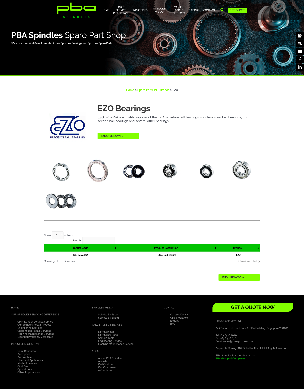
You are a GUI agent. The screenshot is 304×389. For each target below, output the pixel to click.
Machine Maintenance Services (35, 333)
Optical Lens (24, 369)
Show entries (58, 235)
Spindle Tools (106, 337)
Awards (102, 361)
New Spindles (106, 331)
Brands (237, 247)
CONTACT (170, 307)
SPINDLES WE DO (102, 307)
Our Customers (107, 367)
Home (130, 90)
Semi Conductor (27, 351)
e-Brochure (105, 370)
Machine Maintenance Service (115, 343)
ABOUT (96, 351)
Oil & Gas (22, 366)
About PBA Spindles (110, 358)
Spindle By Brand (108, 317)
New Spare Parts (108, 334)
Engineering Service (110, 340)
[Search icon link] (222, 10)
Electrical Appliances (30, 360)
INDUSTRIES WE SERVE (25, 343)
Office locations (179, 317)
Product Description (166, 247)
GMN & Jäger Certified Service (35, 321)
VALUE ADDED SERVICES (107, 324)
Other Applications (28, 372)
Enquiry (174, 320)
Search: (77, 240)
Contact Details (179, 314)
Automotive (24, 357)
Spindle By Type (107, 314)
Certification (105, 364)
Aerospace (23, 354)
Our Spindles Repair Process (34, 324)
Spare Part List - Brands (153, 90)
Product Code (80, 247)
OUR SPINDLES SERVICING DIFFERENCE (35, 314)
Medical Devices (27, 363)
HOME (15, 307)
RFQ (172, 323)
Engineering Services (29, 327)
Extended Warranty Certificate (35, 336)
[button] (118, 136)
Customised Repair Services (34, 330)
